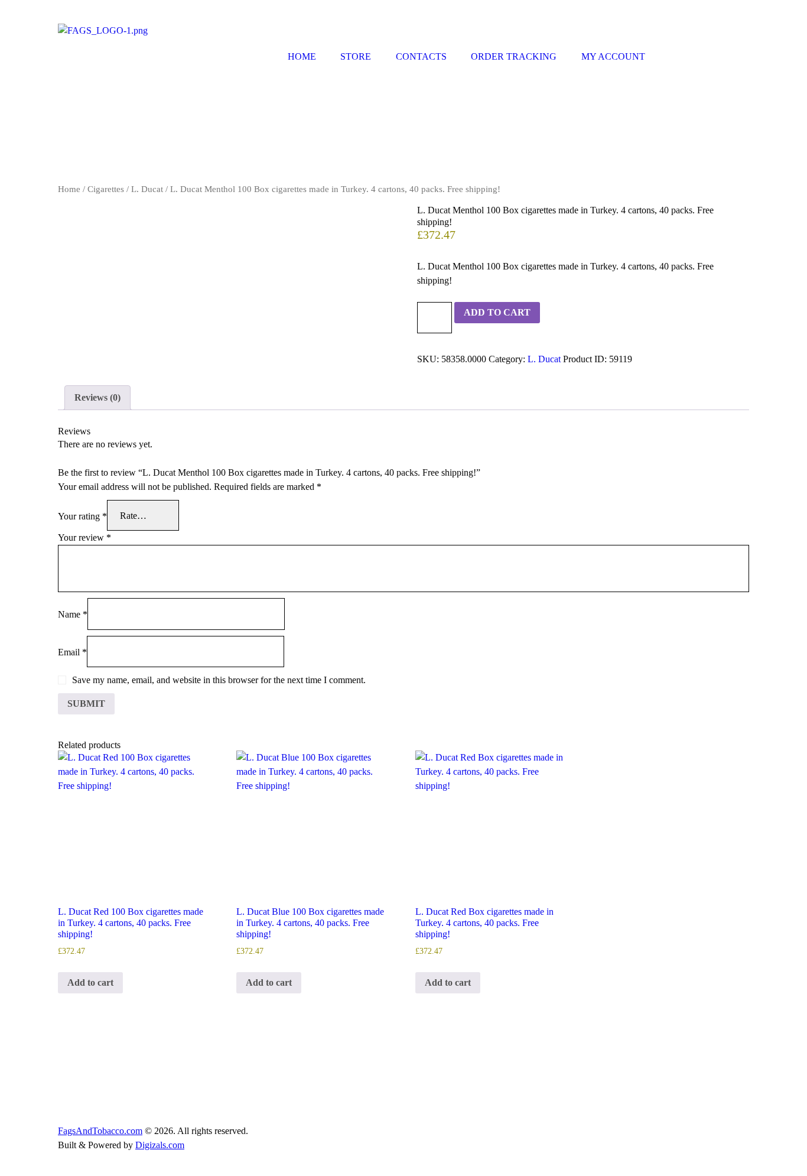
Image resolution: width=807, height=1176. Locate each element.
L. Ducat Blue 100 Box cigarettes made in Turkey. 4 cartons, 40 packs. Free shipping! (310, 923)
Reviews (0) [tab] (97, 397)
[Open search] (671, 59)
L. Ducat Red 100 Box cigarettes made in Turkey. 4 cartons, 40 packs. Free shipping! (130, 923)
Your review (84, 537)
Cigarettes (105, 189)
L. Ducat (147, 189)
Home (69, 189)
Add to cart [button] (90, 982)
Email (72, 652)
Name (72, 614)
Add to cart (497, 312)
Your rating (82, 516)
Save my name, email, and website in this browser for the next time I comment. (219, 680)
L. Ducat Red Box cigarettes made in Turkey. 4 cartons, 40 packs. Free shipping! (484, 923)
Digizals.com (159, 1145)
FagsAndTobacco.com (100, 1131)
